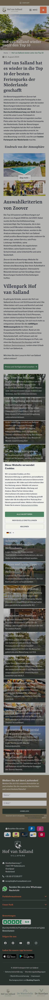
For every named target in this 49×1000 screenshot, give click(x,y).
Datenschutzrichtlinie (29, 505)
